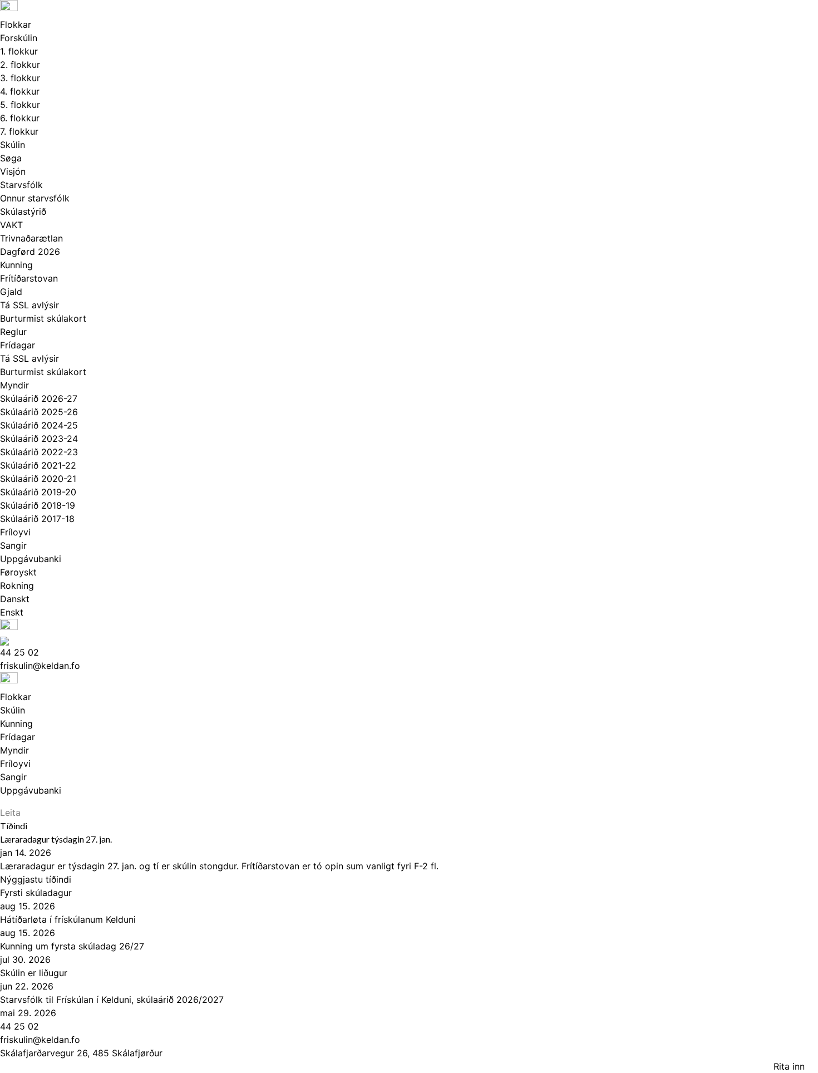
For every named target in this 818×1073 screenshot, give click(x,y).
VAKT (11, 224)
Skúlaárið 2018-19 (37, 505)
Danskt (14, 598)
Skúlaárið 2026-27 (38, 398)
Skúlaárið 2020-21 (38, 478)
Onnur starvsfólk (35, 198)
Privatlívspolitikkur (48, 1066)
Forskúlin (18, 37)
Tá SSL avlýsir (29, 305)
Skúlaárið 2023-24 (39, 438)
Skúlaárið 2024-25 (39, 425)
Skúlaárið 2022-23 (39, 451)
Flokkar (15, 24)
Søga (11, 158)
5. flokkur (20, 104)
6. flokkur (20, 118)
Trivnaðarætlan (31, 238)
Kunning (16, 264)
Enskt (11, 612)
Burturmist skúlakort (43, 318)
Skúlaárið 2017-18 (37, 518)
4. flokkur (20, 91)
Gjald (11, 291)
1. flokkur (19, 51)
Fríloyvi (15, 532)
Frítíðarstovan (29, 278)
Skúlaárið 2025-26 (39, 411)
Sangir (13, 545)
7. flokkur (19, 131)
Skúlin (12, 144)
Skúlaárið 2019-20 (38, 492)
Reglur (13, 331)
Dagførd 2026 (30, 251)
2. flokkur (20, 64)
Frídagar (17, 345)
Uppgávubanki (30, 558)
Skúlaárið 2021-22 (38, 465)
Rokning (17, 585)
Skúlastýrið (23, 211)
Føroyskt (18, 572)
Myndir (14, 385)
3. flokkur (20, 77)
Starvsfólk (21, 184)
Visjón (13, 171)
